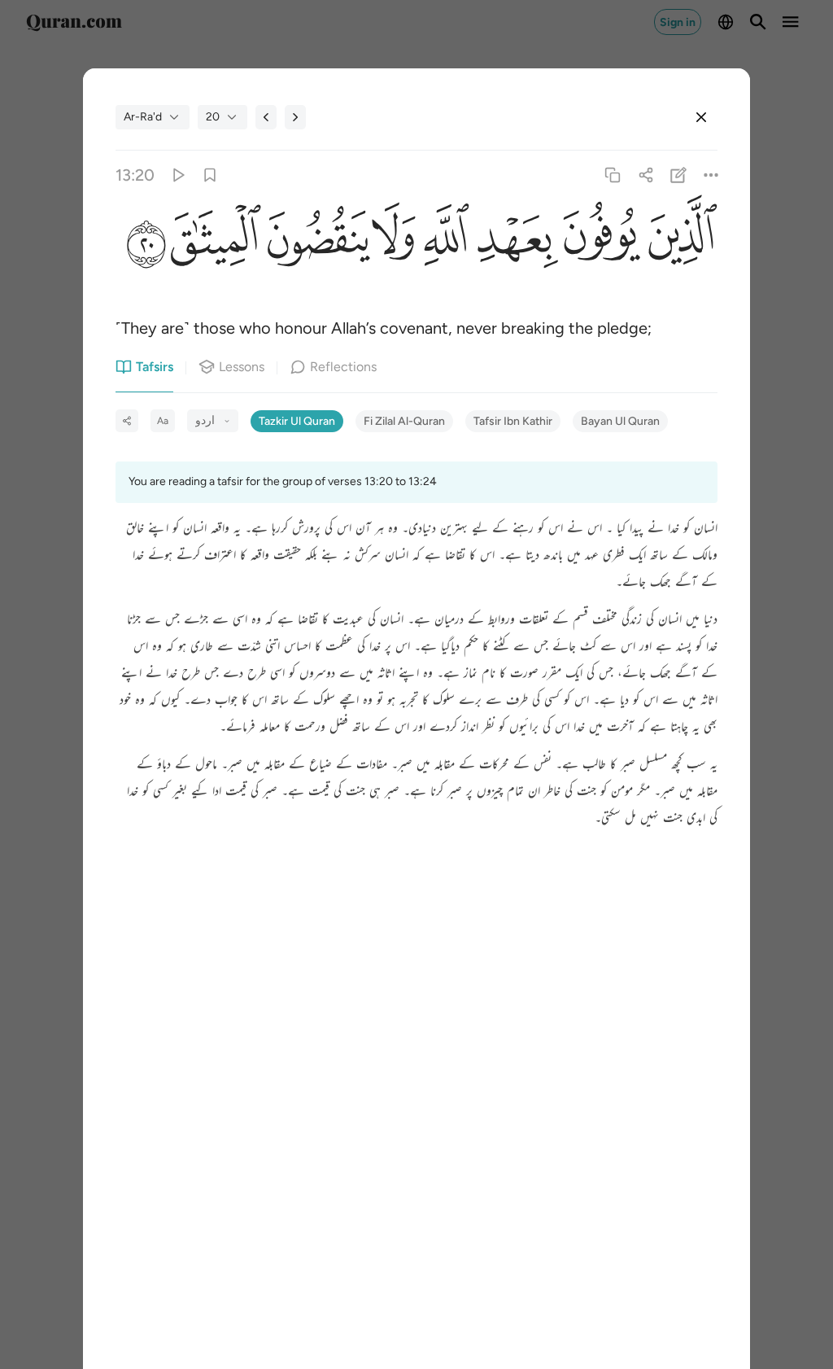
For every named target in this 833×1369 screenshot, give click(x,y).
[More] (710, 175)
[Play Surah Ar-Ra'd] (177, 175)
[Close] (701, 117)
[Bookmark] (210, 175)
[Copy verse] (613, 175)
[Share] (645, 175)
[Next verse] (295, 117)
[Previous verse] (266, 117)
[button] (678, 242)
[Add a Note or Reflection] (678, 175)
